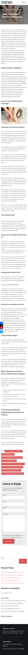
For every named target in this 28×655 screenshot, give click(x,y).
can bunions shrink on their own (13, 451)
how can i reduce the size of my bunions (12, 457)
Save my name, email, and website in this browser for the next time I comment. (13, 536)
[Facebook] (1, 323)
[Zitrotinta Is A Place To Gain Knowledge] (7, 2)
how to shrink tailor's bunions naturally (12, 473)
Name (5, 495)
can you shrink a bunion (8, 454)
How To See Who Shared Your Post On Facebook (13, 572)
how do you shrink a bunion (9, 460)
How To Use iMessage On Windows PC (10, 580)
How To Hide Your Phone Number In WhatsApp (13, 583)
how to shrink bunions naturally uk (11, 470)
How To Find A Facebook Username (10, 577)
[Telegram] (1, 332)
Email (4, 501)
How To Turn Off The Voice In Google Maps (12, 575)
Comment (5, 514)
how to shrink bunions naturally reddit (12, 467)
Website (5, 507)
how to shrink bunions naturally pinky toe (13, 463)
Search (2, 557)
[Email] (1, 330)
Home (3, 9)
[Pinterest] (1, 327)
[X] (1, 325)
